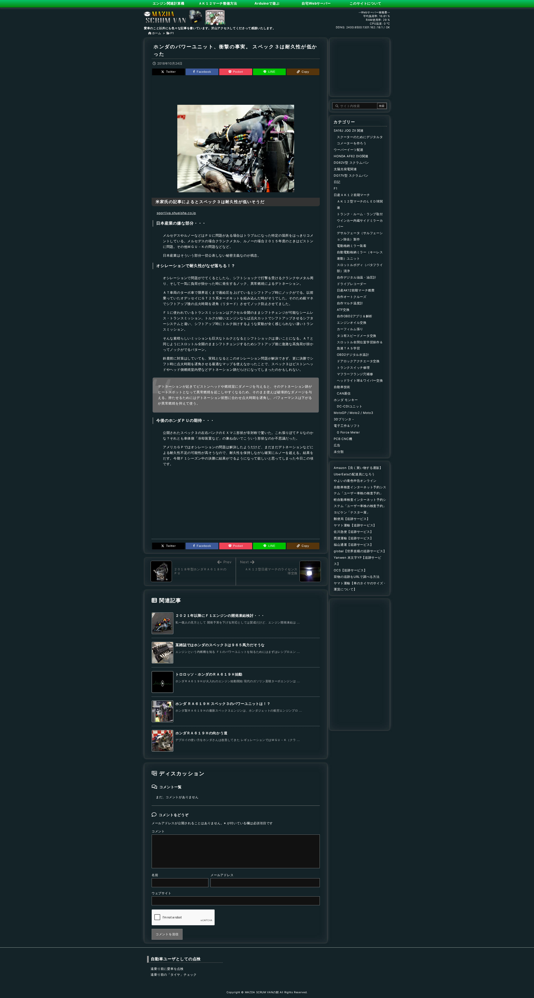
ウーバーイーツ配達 (348, 150)
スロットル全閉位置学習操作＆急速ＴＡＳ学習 (360, 345)
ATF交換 (343, 310)
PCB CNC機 (343, 439)
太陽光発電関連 (345, 169)
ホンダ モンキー (346, 400)
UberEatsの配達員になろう (354, 474)
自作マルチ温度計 (350, 303)
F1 (172, 33)
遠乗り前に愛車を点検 (167, 969)
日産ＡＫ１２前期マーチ (352, 195)
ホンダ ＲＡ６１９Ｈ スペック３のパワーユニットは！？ (223, 704)
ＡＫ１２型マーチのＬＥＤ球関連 (360, 205)
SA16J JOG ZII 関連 (349, 130)
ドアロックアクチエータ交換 (358, 361)
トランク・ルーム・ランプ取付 (360, 214)
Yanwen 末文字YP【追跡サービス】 (357, 561)
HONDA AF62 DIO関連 (351, 156)
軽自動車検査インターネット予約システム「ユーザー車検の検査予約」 (360, 503)
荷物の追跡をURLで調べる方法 (356, 577)
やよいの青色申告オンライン (355, 481)
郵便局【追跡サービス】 (352, 519)
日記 (337, 182)
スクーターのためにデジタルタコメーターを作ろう (360, 140)
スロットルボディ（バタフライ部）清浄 (360, 268)
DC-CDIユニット (349, 406)
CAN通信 (344, 393)
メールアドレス (221, 875)
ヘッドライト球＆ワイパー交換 (360, 380)
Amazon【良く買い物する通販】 (358, 468)
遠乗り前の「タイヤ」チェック (173, 975)
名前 (155, 875)
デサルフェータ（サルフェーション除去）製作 (360, 236)
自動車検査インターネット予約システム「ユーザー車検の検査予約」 (360, 490)
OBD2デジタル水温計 (353, 355)
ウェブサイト (161, 893)
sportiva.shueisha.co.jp (176, 213)
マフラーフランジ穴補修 (355, 374)
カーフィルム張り (350, 329)
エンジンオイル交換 (351, 323)
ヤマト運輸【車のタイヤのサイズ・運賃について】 (360, 586)
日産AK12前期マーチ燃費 (356, 290)
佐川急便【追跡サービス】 (353, 532)
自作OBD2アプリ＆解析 (354, 316)
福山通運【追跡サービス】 (353, 545)
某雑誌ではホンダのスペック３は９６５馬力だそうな (220, 645)
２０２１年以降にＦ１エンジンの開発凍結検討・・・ (220, 615)
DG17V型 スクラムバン (351, 175)
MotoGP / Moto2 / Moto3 (353, 413)
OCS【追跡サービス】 (350, 570)
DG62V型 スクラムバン (351, 163)
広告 (337, 445)
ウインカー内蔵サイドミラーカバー (360, 224)
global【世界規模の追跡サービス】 (360, 551)
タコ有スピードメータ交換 (356, 336)
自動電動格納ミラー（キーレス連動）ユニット (360, 255)
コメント (158, 831)
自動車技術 (342, 387)
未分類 (339, 452)
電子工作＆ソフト (347, 426)
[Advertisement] (236, 89)
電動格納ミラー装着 (351, 246)
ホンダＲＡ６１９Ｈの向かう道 (201, 733)
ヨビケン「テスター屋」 (352, 512)
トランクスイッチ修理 (353, 368)
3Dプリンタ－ (344, 419)
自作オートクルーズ (351, 297)
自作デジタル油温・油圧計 (356, 277)
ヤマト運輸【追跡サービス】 (355, 525)
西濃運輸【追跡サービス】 (353, 538)
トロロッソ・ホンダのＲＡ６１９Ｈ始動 (208, 674)
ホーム (156, 33)
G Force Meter (348, 432)
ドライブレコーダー (351, 284)
